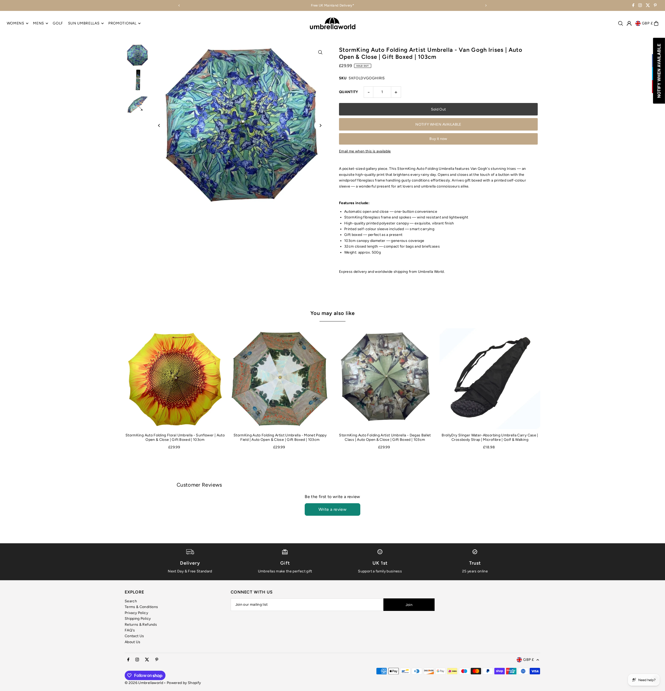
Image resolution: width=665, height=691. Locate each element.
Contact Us (134, 636)
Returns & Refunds (141, 624)
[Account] (629, 23)
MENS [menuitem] (38, 23)
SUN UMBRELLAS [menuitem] (84, 23)
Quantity (348, 92)
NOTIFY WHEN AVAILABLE (438, 124)
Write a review (332, 509)
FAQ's (130, 630)
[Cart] (656, 23)
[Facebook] (633, 6)
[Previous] (179, 5)
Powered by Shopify (184, 683)
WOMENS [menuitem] (15, 23)
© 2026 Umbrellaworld (144, 683)
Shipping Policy (138, 618)
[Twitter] (648, 6)
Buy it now (438, 139)
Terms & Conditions (141, 607)
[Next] (485, 5)
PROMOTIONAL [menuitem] (122, 23)
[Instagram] (640, 6)
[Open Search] (620, 23)
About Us (133, 642)
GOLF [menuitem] (58, 23)
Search (131, 601)
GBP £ (647, 23)
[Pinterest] (655, 6)
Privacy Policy (136, 613)
